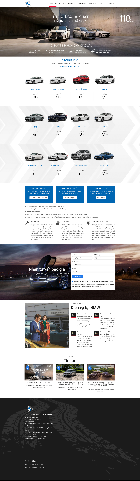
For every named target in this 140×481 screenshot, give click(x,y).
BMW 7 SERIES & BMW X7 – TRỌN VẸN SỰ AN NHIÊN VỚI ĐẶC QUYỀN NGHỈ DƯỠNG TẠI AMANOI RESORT (101, 384)
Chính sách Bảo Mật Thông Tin (93, 286)
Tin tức (101, 3)
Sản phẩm (81, 3)
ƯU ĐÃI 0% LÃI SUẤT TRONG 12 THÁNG (39, 382)
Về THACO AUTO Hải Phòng (67, 3)
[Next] (115, 380)
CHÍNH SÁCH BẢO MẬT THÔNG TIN (34, 467)
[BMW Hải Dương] (33, 3)
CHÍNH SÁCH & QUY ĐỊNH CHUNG (34, 464)
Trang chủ (52, 3)
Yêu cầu (74, 268)
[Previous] (24, 380)
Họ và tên (74, 255)
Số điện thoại (97, 255)
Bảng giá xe (92, 3)
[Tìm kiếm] (114, 3)
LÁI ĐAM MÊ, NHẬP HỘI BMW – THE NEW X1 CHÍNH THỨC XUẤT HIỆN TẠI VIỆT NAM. (69, 383)
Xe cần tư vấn (75, 262)
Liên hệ (110, 3)
